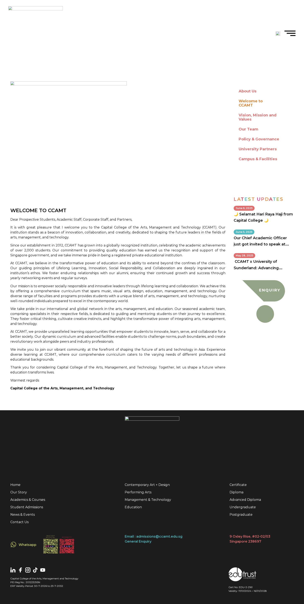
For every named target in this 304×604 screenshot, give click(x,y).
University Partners (258, 149)
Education (133, 507)
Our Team (248, 129)
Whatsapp (27, 545)
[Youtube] (42, 570)
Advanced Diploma (245, 500)
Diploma (236, 492)
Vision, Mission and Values (257, 117)
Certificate (238, 485)
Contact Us (19, 522)
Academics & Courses (27, 500)
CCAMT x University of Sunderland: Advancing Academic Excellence (256, 267)
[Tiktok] (35, 570)
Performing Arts (138, 492)
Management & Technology (148, 500)
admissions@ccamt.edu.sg (159, 536)
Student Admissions (26, 507)
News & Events (22, 515)
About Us (247, 91)
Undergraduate (243, 507)
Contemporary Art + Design (147, 485)
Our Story (18, 492)
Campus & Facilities (258, 159)
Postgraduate (241, 515)
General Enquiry (138, 541)
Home (15, 485)
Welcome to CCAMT (251, 103)
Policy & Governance (259, 139)
